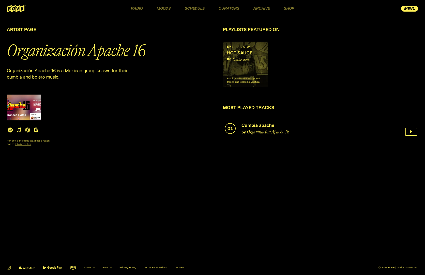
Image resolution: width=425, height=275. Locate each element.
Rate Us (107, 267)
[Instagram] (9, 268)
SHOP (289, 8)
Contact (179, 267)
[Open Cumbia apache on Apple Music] (18, 130)
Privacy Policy (128, 267)
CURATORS (229, 8)
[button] (245, 64)
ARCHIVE (261, 8)
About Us (89, 267)
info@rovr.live (23, 144)
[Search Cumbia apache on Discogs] (27, 130)
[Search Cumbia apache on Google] (36, 130)
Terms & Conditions (155, 267)
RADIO (137, 8)
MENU (409, 9)
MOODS (164, 8)
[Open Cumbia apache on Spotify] (10, 130)
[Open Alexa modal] (73, 268)
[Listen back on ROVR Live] (411, 132)
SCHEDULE (195, 8)
